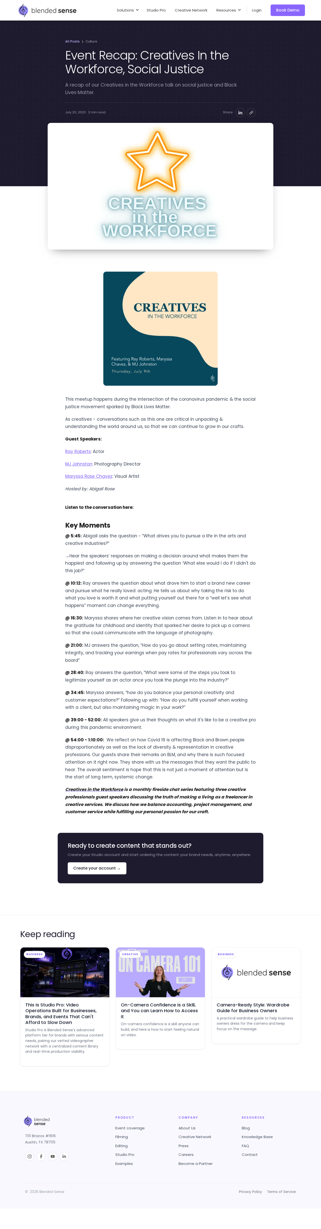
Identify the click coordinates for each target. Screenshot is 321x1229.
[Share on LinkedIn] (240, 112)
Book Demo (287, 10)
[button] (127, 10)
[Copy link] (251, 112)
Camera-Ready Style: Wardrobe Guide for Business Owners (253, 1008)
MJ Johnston (78, 464)
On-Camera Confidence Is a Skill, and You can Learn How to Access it (159, 1010)
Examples (124, 1163)
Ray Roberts (78, 452)
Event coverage (130, 1128)
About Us (187, 1128)
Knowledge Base (257, 1136)
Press (184, 1145)
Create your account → (97, 868)
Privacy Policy (250, 1191)
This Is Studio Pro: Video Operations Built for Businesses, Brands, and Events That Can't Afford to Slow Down (61, 1014)
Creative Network (195, 1136)
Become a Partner (196, 1163)
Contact (250, 1154)
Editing (121, 1145)
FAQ (245, 1145)
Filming (121, 1136)
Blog (246, 1128)
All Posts (72, 41)
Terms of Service (281, 1191)
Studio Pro (124, 1154)
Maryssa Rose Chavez (88, 476)
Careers (186, 1154)
